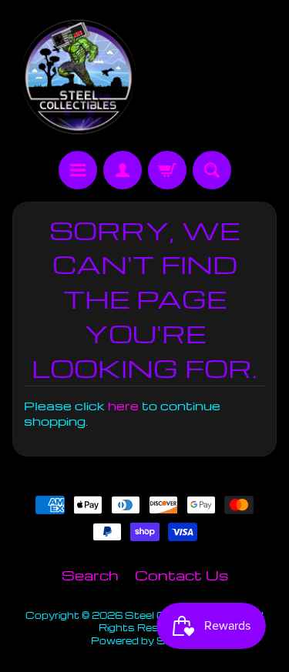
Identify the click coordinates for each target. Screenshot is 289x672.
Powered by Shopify (145, 640)
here (123, 405)
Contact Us (181, 574)
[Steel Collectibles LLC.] (78, 77)
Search (90, 574)
